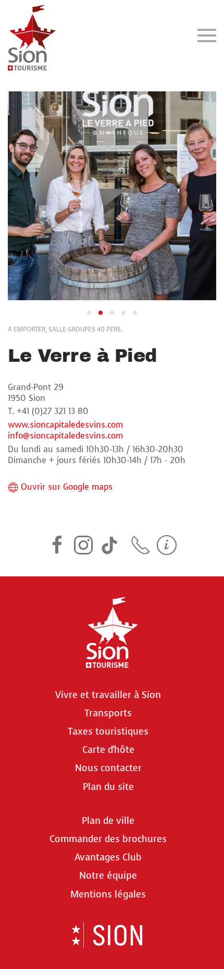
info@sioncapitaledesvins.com (65, 435)
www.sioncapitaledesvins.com (65, 424)
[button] (206, 35)
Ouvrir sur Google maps (67, 487)
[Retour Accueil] (32, 35)
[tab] (89, 313)
